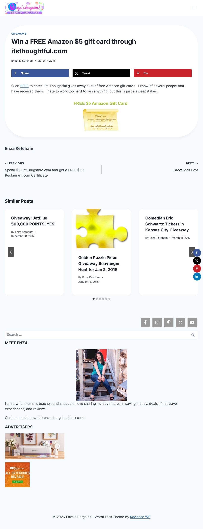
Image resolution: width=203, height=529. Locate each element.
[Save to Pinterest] (197, 269)
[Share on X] (197, 261)
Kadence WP (140, 517)
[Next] (192, 252)
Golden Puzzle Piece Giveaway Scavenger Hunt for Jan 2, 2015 (99, 263)
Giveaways (19, 33)
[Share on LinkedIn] (197, 277)
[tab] (94, 299)
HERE (24, 86)
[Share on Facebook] (197, 253)
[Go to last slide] (11, 252)
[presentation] (101, 228)
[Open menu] (194, 8)
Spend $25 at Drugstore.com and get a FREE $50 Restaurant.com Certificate (44, 170)
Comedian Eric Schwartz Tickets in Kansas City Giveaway (167, 224)
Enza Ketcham (24, 60)
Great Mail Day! (185, 167)
